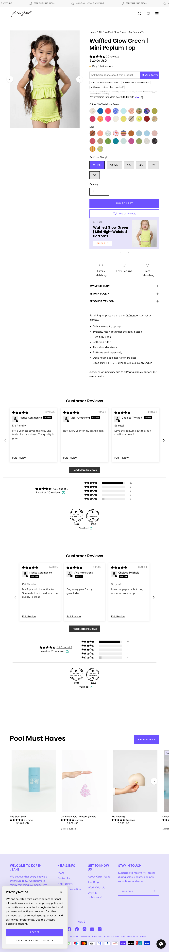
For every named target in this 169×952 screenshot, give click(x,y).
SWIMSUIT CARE (99, 286)
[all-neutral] (92, 111)
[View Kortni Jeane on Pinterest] (76, 929)
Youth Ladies (144, 363)
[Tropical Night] (155, 141)
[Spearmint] (123, 141)
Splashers (73, 936)
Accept (35, 932)
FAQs (60, 873)
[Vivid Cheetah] (100, 149)
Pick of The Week (111, 936)
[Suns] (131, 141)
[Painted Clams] (116, 133)
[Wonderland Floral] (155, 119)
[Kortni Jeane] (21, 13)
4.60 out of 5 (60, 489)
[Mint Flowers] (108, 133)
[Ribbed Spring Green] (108, 141)
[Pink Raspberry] (92, 119)
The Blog (93, 882)
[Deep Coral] (108, 111)
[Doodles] (116, 111)
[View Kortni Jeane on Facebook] (69, 929)
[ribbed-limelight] (123, 119)
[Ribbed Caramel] (131, 133)
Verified (83, 528)
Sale (123, 936)
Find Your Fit (64, 884)
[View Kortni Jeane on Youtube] (92, 929)
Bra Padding (118, 816)
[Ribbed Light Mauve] (155, 133)
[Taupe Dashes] (147, 141)
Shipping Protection (69, 889)
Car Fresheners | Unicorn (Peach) (78, 816)
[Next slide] (163, 440)
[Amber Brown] (92, 133)
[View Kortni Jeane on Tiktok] (99, 929)
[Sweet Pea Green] (139, 141)
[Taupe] (131, 119)
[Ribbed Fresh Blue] (147, 133)
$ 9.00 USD (123, 823)
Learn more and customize (34, 940)
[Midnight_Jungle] (147, 111)
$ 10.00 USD (22, 823)
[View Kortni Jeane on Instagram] (84, 929)
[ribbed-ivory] (116, 119)
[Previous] (10, 79)
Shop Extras (146, 739)
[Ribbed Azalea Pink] (108, 119)
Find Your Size (96, 157)
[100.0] (76, 516)
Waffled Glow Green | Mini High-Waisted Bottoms (110, 232)
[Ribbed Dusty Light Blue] (139, 133)
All (100, 32)
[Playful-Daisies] (100, 119)
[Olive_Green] (155, 111)
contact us (145, 315)
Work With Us (96, 887)
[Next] (79, 79)
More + (142, 936)
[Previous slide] (5, 440)
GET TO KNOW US (98, 867)
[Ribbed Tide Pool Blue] (116, 141)
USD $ (81, 921)
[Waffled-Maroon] (147, 119)
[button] (97, 56)
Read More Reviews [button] (84, 470)
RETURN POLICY (99, 294)
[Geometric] (131, 111)
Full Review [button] (19, 458)
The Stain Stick (18, 816)
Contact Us (63, 878)
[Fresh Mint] (123, 111)
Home (92, 32)
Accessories (85, 936)
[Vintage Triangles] (92, 149)
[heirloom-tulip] (139, 111)
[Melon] (100, 133)
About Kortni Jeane (99, 876)
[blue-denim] (100, 111)
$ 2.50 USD (72, 823)
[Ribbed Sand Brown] (100, 141)
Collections (97, 936)
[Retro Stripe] (123, 133)
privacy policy (50, 903)
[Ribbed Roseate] (92, 141)
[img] (20, 413)
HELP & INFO (66, 866)
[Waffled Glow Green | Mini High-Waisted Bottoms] (144, 233)
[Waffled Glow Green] (139, 119)
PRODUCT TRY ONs (101, 301)
